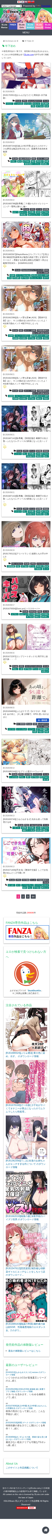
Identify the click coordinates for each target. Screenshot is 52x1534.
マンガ (45, 101)
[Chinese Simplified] (29, 2)
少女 (38, 828)
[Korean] (22, 2)
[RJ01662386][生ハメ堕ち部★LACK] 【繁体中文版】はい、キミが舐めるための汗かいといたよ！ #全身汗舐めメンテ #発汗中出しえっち (25, 320)
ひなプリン (37, 774)
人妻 (21, 669)
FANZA (13, 25)
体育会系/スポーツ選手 (40, 275)
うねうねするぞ (35, 825)
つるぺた (16, 828)
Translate (46, 6)
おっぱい (11, 885)
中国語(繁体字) (43, 330)
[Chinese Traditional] (32, 2)
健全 (24, 888)
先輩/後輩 (11, 566)
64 (33, 896)
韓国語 (45, 451)
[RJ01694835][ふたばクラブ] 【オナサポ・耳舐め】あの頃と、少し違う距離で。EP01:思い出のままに (26, 714)
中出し (13, 161)
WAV (33, 158)
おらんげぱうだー (35, 101)
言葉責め (38, 569)
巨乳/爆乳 (44, 104)
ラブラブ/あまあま (23, 275)
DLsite (18, 101)
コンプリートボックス (33, 666)
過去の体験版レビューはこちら (24, 1350)
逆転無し (45, 164)
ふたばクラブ (43, 724)
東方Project (44, 777)
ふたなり (18, 454)
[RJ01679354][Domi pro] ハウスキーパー (21, 608)
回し (24, 454)
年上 (29, 888)
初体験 (15, 338)
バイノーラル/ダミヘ (22, 335)
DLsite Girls (22, 26)
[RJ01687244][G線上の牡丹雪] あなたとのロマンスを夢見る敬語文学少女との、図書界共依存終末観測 (25, 149)
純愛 (46, 161)
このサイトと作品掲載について (22, 1467)
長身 (46, 106)
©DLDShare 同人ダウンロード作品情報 (21, 1501)
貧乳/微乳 (39, 830)
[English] (25, 2)
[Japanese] (19, 2)
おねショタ (24, 614)
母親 (41, 669)
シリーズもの (21, 729)
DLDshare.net (10, 41)
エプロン (15, 614)
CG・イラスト (17, 563)
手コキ (32, 566)
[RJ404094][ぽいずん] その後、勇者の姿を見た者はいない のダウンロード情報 (26, 1438)
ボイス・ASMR (42, 158)
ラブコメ (31, 729)
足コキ (45, 569)
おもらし (23, 212)
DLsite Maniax (4, 26)
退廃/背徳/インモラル (32, 164)
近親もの (45, 671)
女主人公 (36, 104)
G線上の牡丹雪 (24, 158)
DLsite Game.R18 (39, 26)
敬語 (33, 161)
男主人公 (45, 888)
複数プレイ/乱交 (28, 830)
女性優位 (31, 212)
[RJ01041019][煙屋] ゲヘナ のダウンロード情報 (26, 1423)
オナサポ (11, 729)
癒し (46, 729)
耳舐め (45, 338)
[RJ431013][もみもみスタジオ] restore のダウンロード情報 (26, 1373)
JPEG (25, 101)
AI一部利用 (21, 724)
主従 (31, 614)
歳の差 (45, 779)
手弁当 (45, 882)
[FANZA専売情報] (26, 933)
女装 (38, 212)
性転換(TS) (31, 456)
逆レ (46, 456)
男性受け (40, 161)
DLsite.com (29, 54)
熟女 (46, 669)
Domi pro (33, 611)
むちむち (28, 104)
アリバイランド (42, 563)
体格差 (37, 614)
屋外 (28, 777)
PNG (39, 611)
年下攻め (28, 41)
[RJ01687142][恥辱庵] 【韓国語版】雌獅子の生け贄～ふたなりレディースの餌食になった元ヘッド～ (25, 441)
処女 (19, 161)
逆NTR (45, 278)
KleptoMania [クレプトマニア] (32, 270)
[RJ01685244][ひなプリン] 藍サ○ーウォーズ (23, 771)
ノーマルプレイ (27, 885)
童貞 (46, 566)
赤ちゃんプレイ (34, 215)
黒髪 (46, 732)
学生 (9, 278)
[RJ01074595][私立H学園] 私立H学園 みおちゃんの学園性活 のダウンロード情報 (26, 1407)
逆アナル (45, 215)
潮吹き (39, 338)
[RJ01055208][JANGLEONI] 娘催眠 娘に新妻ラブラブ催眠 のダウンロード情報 (25, 1390)
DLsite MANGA (30, 26)
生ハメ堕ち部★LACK (40, 333)
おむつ (15, 212)
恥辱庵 (45, 209)
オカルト (9, 104)
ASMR (12, 275)
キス (18, 885)
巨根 (33, 106)
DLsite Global (48, 26)
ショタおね (19, 104)
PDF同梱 (28, 774)
